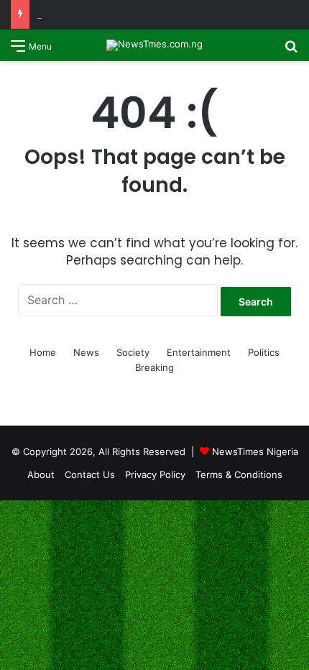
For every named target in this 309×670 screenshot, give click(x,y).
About (41, 474)
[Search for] (291, 51)
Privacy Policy (155, 474)
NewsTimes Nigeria (255, 451)
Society (132, 352)
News (86, 352)
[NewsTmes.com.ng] (154, 45)
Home (42, 352)
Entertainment (199, 352)
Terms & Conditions (238, 474)
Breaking (154, 367)
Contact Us (90, 474)
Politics (264, 352)
